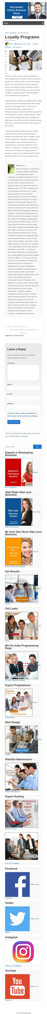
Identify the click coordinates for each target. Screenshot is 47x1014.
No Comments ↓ (17, 47)
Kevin (23, 165)
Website (10, 403)
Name (9, 384)
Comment (10, 363)
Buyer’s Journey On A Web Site (18, 327)
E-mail (9, 394)
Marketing (13, 33)
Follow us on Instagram (13, 966)
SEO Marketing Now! (25, 1013)
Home (7, 33)
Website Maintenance (12, 791)
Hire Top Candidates (12, 863)
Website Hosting (10, 828)
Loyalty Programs (18, 335)
